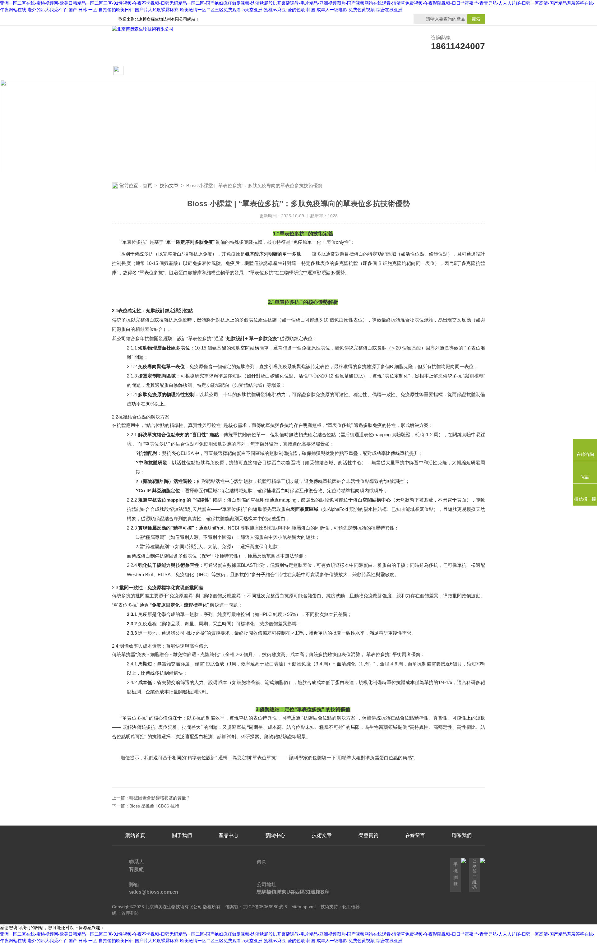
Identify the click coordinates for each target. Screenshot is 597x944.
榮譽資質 (368, 70)
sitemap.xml (304, 906)
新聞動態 (228, 70)
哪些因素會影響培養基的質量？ (159, 797)
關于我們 (182, 70)
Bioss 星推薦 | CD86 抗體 (154, 805)
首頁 (147, 185)
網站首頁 (136, 70)
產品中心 (275, 70)
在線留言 (415, 70)
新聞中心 (275, 835)
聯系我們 (462, 70)
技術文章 (322, 70)
